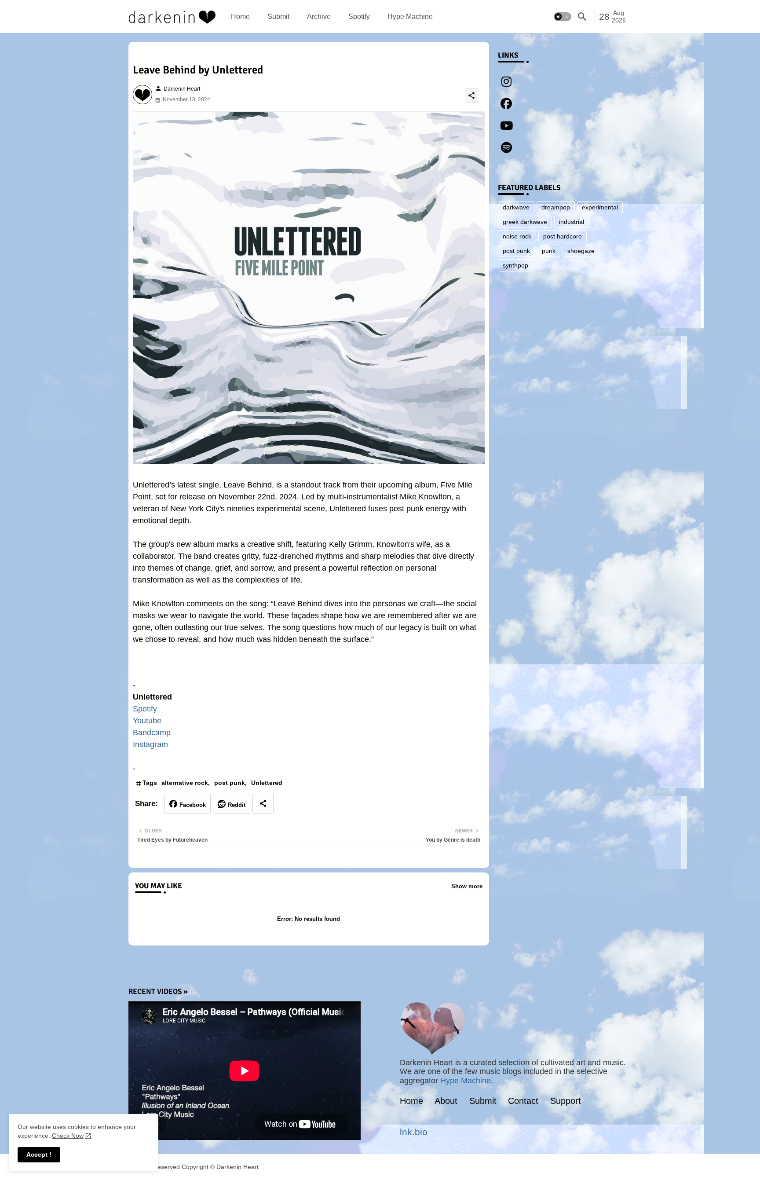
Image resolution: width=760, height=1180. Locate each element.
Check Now (68, 1135)
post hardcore (562, 236)
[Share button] (263, 804)
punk (548, 250)
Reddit (236, 805)
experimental (600, 207)
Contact (523, 1101)
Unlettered (266, 782)
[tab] (240, 16)
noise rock (517, 236)
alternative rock (184, 782)
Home (240, 16)
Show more (466, 886)
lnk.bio (414, 1132)
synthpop (515, 265)
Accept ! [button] (38, 1154)
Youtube (147, 720)
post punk (229, 782)
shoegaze (581, 250)
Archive (319, 16)
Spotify (359, 16)
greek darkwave (525, 221)
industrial (571, 221)
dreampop (555, 207)
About (446, 1101)
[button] (562, 16)
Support (565, 1101)
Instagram (150, 744)
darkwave (516, 207)
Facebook (192, 805)
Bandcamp (152, 732)
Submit (278, 16)
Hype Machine (410, 16)
